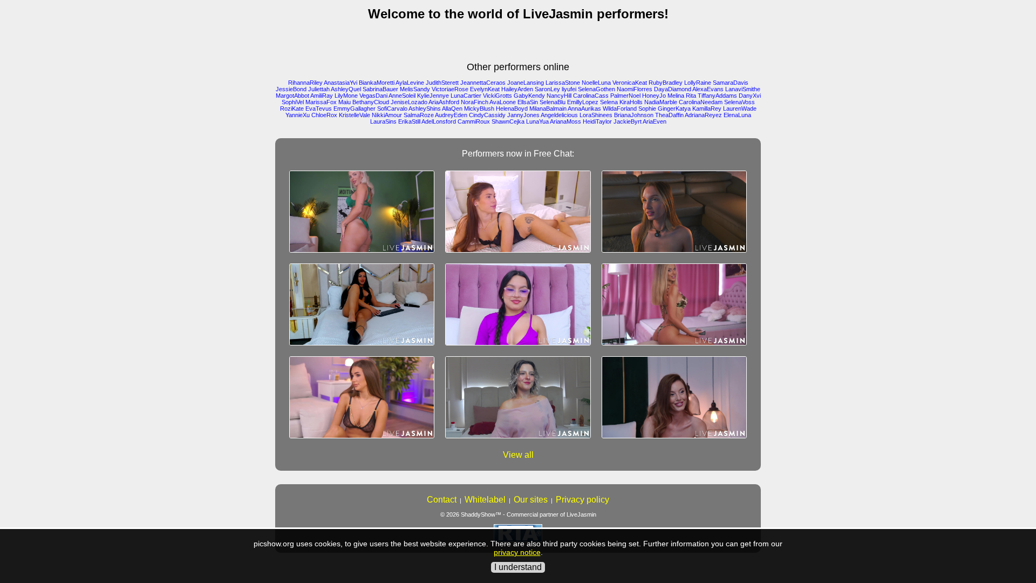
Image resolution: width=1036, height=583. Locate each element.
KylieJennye (433, 95)
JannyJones (523, 115)
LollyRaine (697, 82)
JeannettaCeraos (483, 82)
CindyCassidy (487, 115)
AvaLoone (502, 102)
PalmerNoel (625, 95)
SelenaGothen (596, 89)
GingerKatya (674, 108)
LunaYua (537, 121)
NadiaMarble (660, 102)
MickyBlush (479, 108)
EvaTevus (318, 108)
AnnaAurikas (584, 108)
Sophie (647, 108)
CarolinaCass (591, 95)
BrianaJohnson (633, 115)
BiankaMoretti (376, 82)
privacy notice (517, 552)
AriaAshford (443, 102)
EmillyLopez (582, 102)
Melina (675, 95)
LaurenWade (739, 108)
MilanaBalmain (548, 108)
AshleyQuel (346, 89)
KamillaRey (706, 108)
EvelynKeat (485, 89)
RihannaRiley (305, 82)
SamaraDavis (730, 82)
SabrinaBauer (380, 89)
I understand (518, 567)
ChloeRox (324, 115)
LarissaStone (563, 82)
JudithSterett (442, 82)
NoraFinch (474, 102)
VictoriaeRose (450, 89)
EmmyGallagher (354, 108)
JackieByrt (628, 121)
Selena (609, 102)
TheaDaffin (669, 115)
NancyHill (559, 95)
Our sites (531, 499)
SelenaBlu (552, 102)
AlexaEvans (708, 89)
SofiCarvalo (392, 108)
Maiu (344, 102)
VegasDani (373, 95)
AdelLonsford (438, 121)
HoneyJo (654, 95)
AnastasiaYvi (340, 82)
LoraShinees (596, 115)
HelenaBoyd (512, 108)
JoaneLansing (525, 82)
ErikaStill (409, 121)
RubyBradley (666, 82)
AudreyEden (451, 115)
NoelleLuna (596, 82)
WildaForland (620, 108)
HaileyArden (517, 89)
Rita (691, 95)
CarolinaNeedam (701, 102)
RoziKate (292, 108)
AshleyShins (424, 108)
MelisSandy (415, 89)
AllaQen (452, 108)
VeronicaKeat (629, 82)
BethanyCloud (370, 102)
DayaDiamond (672, 89)
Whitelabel (485, 499)
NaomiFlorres (634, 89)
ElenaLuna (737, 115)
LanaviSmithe (742, 89)
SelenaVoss (739, 102)
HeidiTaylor (597, 121)
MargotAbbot (292, 95)
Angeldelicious (559, 115)
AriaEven (654, 121)
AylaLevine (410, 82)
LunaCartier (466, 95)
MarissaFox (321, 102)
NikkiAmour (387, 115)
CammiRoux (474, 121)
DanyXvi (750, 95)
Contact (441, 499)
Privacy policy (582, 499)
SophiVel (293, 102)
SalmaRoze (419, 115)
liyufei (569, 89)
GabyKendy (529, 95)
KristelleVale (354, 115)
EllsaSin (527, 102)
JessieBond (291, 89)
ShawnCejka (508, 121)
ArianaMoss (565, 121)
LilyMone (346, 95)
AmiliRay (321, 95)
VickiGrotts (497, 95)
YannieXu (297, 115)
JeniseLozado (409, 102)
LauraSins (383, 121)
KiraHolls (631, 102)
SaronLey (547, 89)
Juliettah (319, 89)
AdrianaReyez (703, 115)
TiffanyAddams (717, 95)
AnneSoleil (401, 95)
